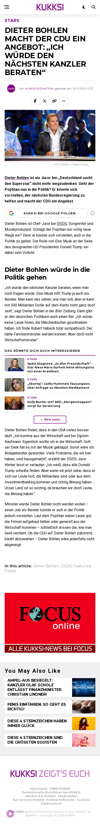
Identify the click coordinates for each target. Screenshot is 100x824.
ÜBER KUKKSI (60, 788)
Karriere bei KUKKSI (28, 800)
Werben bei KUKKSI (40, 796)
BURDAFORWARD (38, 811)
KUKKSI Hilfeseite (60, 800)
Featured (82, 566)
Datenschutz (51, 803)
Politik (10, 571)
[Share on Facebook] (35, 101)
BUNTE (80, 811)
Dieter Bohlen (17, 178)
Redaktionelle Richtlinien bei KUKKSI (51, 792)
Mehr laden (52, 419)
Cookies (83, 800)
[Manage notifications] (10, 813)
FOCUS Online (63, 811)
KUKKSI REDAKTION (39, 88)
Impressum (38, 788)
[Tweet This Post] (44, 101)
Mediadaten (67, 796)
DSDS (62, 223)
